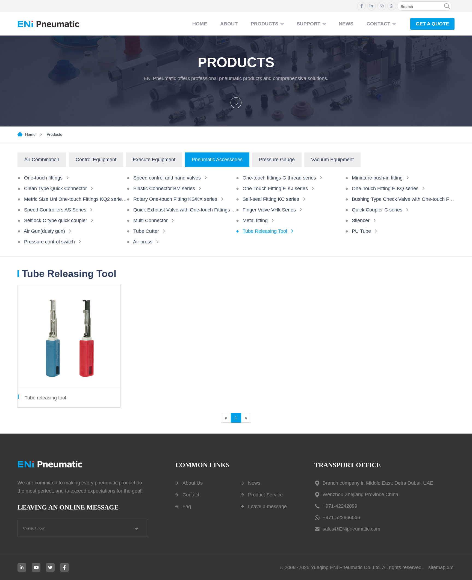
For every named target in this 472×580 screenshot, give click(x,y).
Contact (190, 494)
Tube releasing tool (45, 398)
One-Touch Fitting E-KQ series (385, 188)
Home (199, 24)
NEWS (346, 24)
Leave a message (267, 506)
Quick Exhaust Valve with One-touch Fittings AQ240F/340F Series (205, 210)
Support (308, 24)
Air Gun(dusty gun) (44, 231)
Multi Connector (150, 220)
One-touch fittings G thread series (279, 178)
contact (378, 24)
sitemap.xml (441, 567)
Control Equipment (96, 159)
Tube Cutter (146, 231)
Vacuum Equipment (332, 159)
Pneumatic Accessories (217, 159)
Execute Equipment (154, 159)
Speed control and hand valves (167, 178)
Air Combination (41, 159)
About (229, 24)
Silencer (361, 220)
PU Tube (361, 231)
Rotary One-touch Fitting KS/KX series (175, 199)
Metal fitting (255, 220)
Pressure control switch (49, 242)
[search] (447, 6)
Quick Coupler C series (377, 210)
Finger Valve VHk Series (269, 210)
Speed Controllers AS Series (55, 210)
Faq (186, 506)
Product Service (265, 494)
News (254, 483)
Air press (142, 242)
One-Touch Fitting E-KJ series (275, 188)
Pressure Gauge (277, 159)
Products (264, 24)
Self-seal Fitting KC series (271, 199)
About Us (192, 483)
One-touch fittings (43, 178)
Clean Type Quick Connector (55, 188)
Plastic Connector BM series (164, 188)
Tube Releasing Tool (265, 231)
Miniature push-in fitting (377, 178)
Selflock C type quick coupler (55, 220)
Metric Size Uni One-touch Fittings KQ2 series (74, 199)
